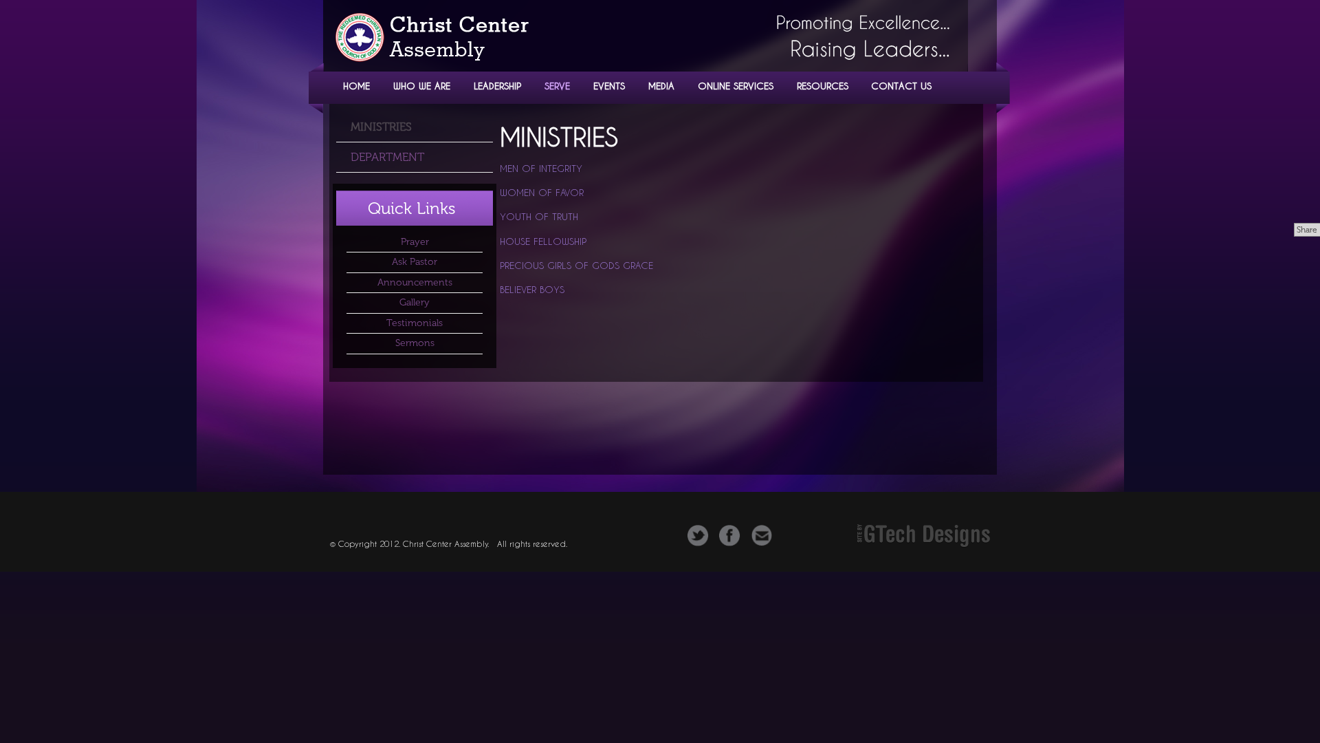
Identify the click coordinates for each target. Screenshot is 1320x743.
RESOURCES (822, 85)
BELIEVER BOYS (532, 289)
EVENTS (609, 85)
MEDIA (661, 85)
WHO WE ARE (421, 85)
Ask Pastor (414, 262)
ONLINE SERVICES (735, 85)
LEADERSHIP (497, 85)
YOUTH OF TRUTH (539, 217)
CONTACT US (901, 85)
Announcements (414, 282)
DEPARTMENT (387, 157)
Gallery (414, 302)
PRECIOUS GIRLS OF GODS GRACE (576, 265)
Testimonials (414, 323)
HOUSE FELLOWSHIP (543, 241)
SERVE (557, 85)
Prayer (415, 242)
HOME (356, 85)
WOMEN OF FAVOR (542, 192)
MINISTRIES (381, 126)
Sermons (414, 343)
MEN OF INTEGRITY (541, 168)
